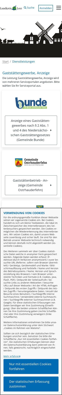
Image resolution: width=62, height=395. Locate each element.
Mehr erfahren (11, 356)
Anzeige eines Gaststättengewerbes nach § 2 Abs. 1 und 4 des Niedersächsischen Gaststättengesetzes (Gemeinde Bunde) (30, 130)
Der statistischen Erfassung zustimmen (29, 383)
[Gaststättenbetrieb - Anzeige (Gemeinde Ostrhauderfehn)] (31, 162)
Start (5, 61)
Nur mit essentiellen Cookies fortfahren (30, 366)
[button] (29, 7)
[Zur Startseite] (11, 7)
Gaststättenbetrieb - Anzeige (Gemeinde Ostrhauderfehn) (30, 185)
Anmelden (46, 8)
